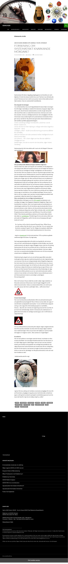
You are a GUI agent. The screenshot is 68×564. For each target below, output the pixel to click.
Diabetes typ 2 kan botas (8, 476)
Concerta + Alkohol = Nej (8, 519)
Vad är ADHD (12, 510)
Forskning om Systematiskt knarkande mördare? (32, 48)
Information (48, 29)
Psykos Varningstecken (8, 491)
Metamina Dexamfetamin (36, 510)
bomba (37, 402)
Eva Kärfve (27, 404)
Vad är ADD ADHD (15, 29)
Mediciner (40, 29)
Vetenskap (44, 43)
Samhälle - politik (35, 43)
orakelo (29, 54)
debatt (43, 402)
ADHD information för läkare (10, 514)
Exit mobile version (34, 560)
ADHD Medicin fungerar (8, 479)
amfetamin (23, 402)
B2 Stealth (31, 402)
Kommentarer (6, 455)
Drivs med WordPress (7, 556)
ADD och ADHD (18, 43)
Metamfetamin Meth (7, 522)
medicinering (24, 406)
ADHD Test (33, 29)
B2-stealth (37, 200)
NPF (29, 43)
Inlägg (43, 436)
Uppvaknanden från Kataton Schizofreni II (13, 485)
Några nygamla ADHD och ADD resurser (13, 468)
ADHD (17, 402)
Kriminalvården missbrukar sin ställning (12, 465)
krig (47, 404)
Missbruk (56, 29)
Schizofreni (64, 29)
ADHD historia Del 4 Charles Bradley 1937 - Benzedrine (16, 517)
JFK (49, 210)
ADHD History (25, 29)
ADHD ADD (6, 25)
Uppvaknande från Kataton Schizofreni (12, 488)
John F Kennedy (39, 404)
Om (8, 29)
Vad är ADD (5, 510)
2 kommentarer (38, 54)
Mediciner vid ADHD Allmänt (10, 513)
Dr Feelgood (19, 404)
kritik (17, 406)
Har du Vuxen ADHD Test (23, 510)
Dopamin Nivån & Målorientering (11, 471)
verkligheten (25, 216)
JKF (33, 404)
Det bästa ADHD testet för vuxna (24, 519)
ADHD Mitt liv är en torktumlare (10, 482)
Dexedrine (49, 402)
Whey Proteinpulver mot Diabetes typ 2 (12, 474)
